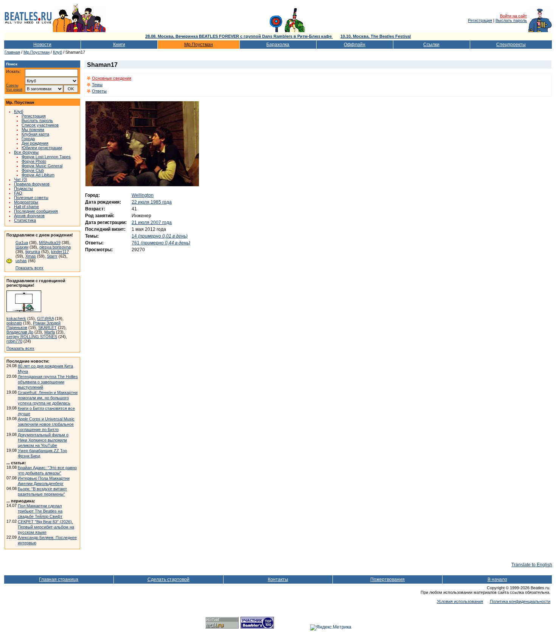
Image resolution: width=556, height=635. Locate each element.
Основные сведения (111, 78)
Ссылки (431, 44)
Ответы (99, 91)
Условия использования (460, 601)
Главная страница (58, 579)
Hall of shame (26, 206)
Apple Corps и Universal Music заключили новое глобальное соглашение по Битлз (46, 424)
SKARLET (47, 327)
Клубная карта (35, 134)
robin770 (14, 341)
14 (160, 236)
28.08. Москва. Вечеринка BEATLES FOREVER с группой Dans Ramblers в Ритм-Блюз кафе (239, 36)
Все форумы (26, 152)
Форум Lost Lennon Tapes (46, 157)
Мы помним (33, 129)
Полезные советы (31, 197)
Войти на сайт (513, 16)
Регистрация (480, 20)
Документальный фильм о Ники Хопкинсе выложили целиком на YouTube (43, 440)
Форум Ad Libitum (38, 175)
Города (28, 138)
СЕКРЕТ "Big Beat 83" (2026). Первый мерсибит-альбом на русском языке (46, 527)
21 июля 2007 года (152, 222)
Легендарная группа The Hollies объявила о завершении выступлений (48, 381)
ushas (21, 260)
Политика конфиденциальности (520, 601)
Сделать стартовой (168, 579)
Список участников (40, 125)
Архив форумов (29, 215)
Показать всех (29, 268)
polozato (14, 323)
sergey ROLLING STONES (31, 336)
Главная (12, 52)
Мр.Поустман (198, 44)
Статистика (25, 220)
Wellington (143, 195)
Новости (42, 44)
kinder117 (60, 251)
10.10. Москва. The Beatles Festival (375, 36)
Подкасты (23, 188)
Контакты (278, 579)
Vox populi (14, 89)
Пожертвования (387, 579)
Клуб (57, 52)
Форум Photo (34, 161)
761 (161, 243)
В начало (497, 579)
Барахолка (277, 44)
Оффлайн (354, 44)
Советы (12, 85)
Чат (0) (20, 179)
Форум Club (33, 170)
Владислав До (19, 332)
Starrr (52, 256)
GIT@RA (45, 318)
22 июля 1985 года (152, 202)
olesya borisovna (55, 247)
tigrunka (32, 251)
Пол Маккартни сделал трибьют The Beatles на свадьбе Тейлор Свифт (40, 511)
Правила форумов (32, 184)
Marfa (49, 332)
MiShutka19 (50, 242)
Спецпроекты (511, 44)
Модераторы (26, 202)
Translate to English (531, 564)
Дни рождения (35, 143)
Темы (97, 84)
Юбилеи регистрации (42, 147)
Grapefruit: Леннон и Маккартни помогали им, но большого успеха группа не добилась (48, 397)
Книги (119, 44)
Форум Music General (42, 166)
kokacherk (16, 318)
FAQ (18, 193)
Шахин (22, 247)
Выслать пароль (511, 20)
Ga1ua (22, 242)
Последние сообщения (36, 211)
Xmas (30, 256)
